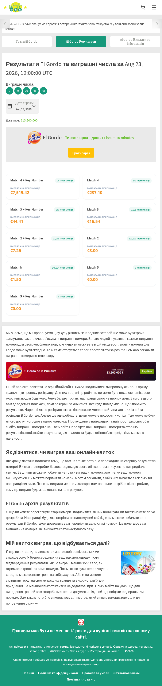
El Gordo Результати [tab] (81, 41)
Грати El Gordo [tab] (27, 41)
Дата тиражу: (24, 103)
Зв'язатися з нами (126, 673)
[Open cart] (143, 7)
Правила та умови (95, 673)
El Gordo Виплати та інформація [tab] (135, 41)
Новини (28, 673)
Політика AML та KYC (81, 679)
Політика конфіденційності (58, 673)
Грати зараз (81, 153)
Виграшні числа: (20, 84)
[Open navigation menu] (154, 7)
